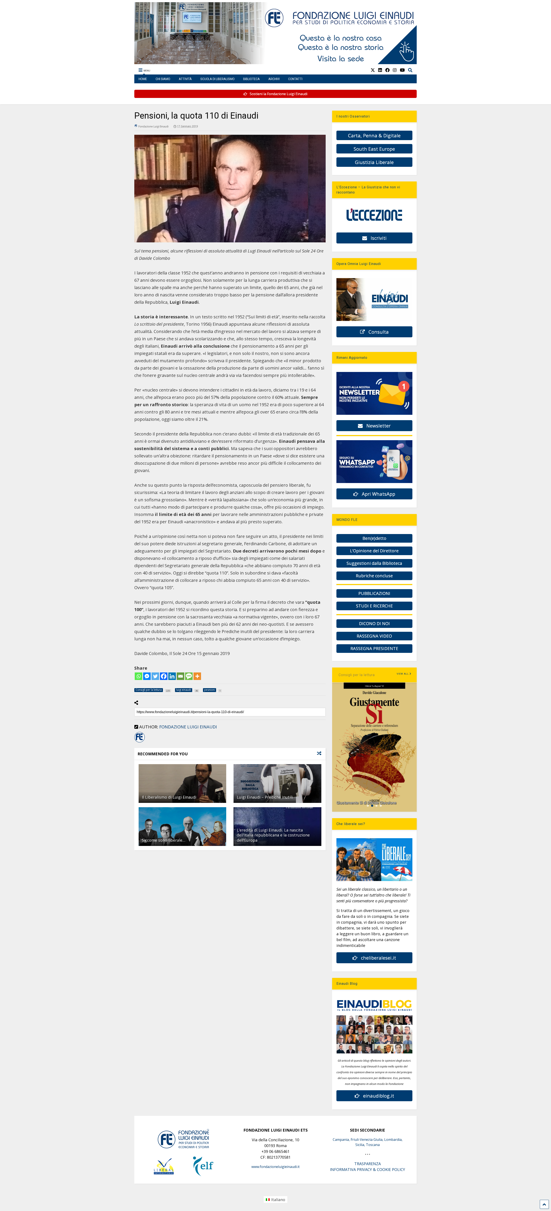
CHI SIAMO (163, 79)
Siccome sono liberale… (163, 840)
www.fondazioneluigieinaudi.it (275, 1166)
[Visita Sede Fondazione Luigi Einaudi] (275, 62)
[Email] (180, 676)
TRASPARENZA (367, 1163)
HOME (143, 79)
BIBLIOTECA (251, 79)
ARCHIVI (274, 79)
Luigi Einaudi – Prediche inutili (265, 797)
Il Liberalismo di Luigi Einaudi (169, 797)
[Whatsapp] (138, 676)
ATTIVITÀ (185, 79)
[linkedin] (380, 70)
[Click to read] (182, 783)
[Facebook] (163, 676)
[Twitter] (155, 676)
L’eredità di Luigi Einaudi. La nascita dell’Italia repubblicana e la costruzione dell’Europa (273, 835)
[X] (373, 70)
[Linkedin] (172, 676)
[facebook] (387, 70)
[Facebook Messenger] (147, 676)
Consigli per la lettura (357, 675)
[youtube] (402, 70)
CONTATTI (295, 79)
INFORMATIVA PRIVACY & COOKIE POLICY (367, 1169)
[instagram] (395, 70)
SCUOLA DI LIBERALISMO (217, 79)
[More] (197, 676)
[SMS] (189, 676)
